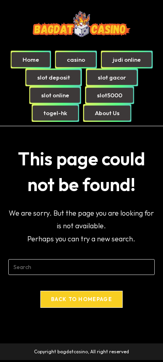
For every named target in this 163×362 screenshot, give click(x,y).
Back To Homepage (81, 299)
